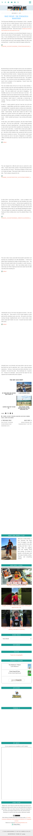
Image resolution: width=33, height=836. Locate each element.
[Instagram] (5, 2)
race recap (23, 416)
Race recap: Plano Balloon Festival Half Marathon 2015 (24, 408)
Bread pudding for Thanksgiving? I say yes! (25, 422)
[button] (31, 2)
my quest (9, 416)
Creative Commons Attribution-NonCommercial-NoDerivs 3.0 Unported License (16, 819)
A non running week (24, 393)
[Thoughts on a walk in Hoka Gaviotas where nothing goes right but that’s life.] (16, 596)
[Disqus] (16, 452)
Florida (4, 416)
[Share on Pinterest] (10, 413)
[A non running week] (24, 387)
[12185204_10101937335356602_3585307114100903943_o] (16, 236)
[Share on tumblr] (12, 413)
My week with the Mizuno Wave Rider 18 (9, 393)
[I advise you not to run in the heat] (8, 401)
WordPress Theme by (16, 834)
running (28, 416)
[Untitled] (16, 152)
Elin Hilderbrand (15, 666)
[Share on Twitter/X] (8, 413)
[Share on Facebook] (6, 413)
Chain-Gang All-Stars (14, 671)
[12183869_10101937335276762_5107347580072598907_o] (16, 186)
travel (2, 417)
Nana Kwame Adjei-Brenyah (15, 673)
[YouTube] (11, 2)
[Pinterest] (8, 2)
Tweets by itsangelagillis (16, 655)
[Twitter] (2, 2)
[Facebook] (15, 2)
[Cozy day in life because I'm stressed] (16, 576)
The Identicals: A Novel (15, 664)
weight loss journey (9, 417)
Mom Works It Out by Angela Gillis (18, 831)
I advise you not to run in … (8, 407)
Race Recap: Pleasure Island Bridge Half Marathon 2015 (7, 423)
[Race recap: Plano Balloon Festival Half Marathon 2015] (24, 401)
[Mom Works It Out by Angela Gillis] (16, 5)
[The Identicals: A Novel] (29, 669)
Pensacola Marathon (16, 416)
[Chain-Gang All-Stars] (29, 675)
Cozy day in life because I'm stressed (16, 585)
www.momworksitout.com (21, 822)
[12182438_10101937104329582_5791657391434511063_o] (16, 55)
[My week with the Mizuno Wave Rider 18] (8, 387)
